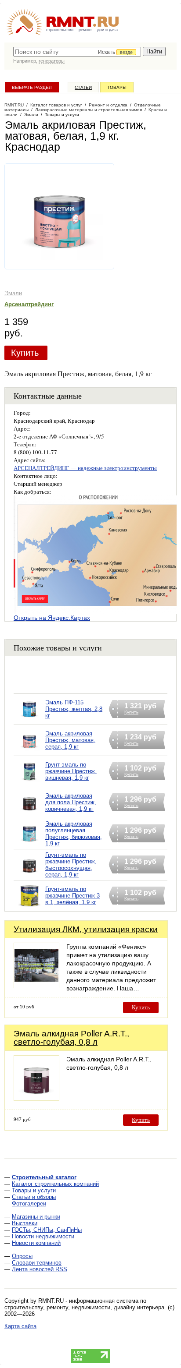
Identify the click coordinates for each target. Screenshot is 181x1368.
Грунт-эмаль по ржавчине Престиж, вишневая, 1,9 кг (71, 771)
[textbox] (77, 52)
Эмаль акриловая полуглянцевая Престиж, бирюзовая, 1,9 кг (73, 833)
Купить (25, 352)
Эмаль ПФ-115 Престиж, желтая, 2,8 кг (73, 709)
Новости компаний (36, 1243)
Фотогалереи (29, 1203)
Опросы (22, 1256)
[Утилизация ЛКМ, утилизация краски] (36, 986)
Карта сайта (20, 1326)
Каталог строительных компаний (55, 1184)
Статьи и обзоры (34, 1197)
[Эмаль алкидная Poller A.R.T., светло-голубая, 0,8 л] (36, 1098)
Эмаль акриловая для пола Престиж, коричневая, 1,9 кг (70, 802)
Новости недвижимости (43, 1236)
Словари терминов (37, 1262)
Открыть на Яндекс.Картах (52, 617)
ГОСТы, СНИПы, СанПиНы (47, 1230)
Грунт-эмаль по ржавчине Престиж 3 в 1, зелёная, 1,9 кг (72, 895)
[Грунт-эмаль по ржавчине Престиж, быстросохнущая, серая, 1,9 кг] (29, 876)
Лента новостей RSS (39, 1269)
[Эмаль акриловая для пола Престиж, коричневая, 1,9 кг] (29, 813)
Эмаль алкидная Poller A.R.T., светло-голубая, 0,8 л (71, 1037)
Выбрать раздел (32, 87)
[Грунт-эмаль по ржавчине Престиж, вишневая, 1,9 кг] (29, 782)
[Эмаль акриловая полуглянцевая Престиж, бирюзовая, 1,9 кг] (29, 844)
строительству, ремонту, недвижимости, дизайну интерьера (84, 1307)
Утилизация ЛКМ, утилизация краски (86, 929)
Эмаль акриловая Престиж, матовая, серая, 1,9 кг (70, 740)
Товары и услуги (34, 1190)
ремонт (85, 30)
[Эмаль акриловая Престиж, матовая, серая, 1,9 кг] (29, 751)
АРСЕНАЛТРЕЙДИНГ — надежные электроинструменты (85, 468)
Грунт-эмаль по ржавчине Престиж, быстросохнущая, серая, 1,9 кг (71, 865)
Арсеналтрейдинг (29, 304)
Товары (117, 87)
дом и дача (107, 30)
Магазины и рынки (36, 1216)
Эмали (13, 293)
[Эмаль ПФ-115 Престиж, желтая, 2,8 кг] (29, 720)
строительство (59, 30)
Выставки (24, 1223)
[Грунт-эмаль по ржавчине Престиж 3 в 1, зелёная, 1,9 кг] (29, 907)
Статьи (83, 87)
